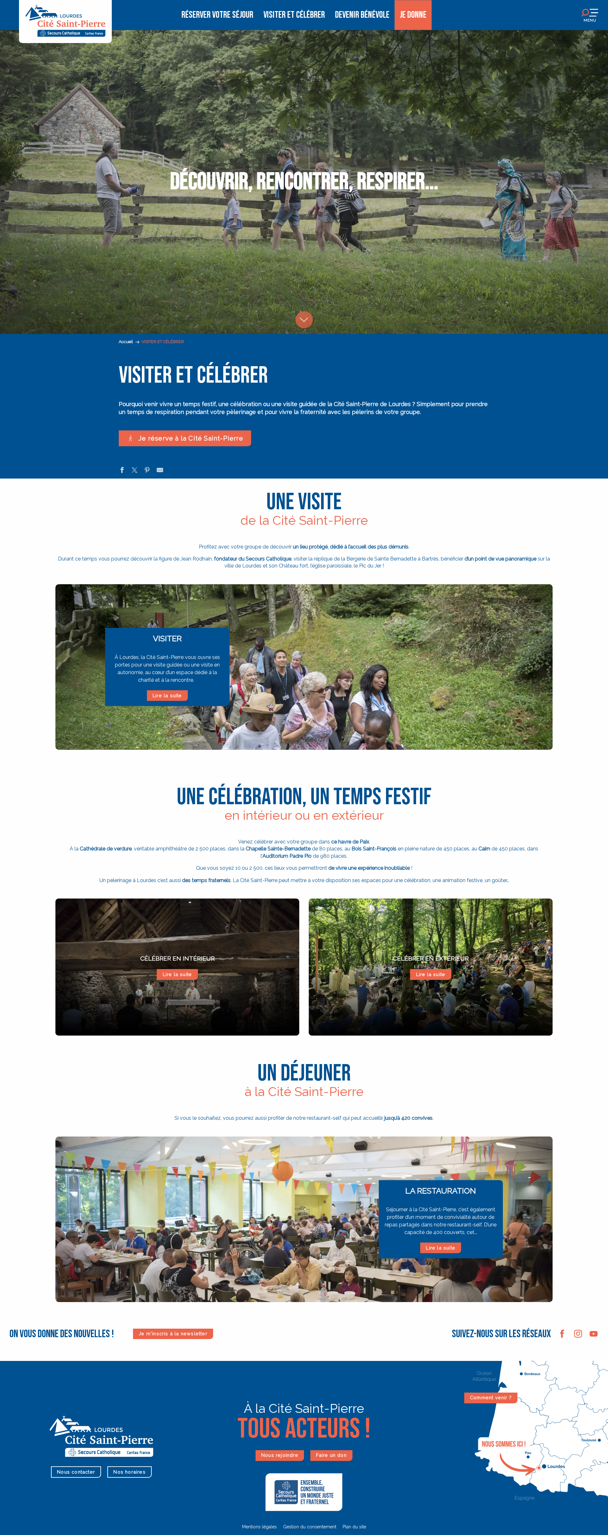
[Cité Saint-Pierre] (65, 15)
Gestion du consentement (309, 1526)
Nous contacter (76, 1472)
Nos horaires (129, 1472)
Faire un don (331, 1455)
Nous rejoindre (279, 1455)
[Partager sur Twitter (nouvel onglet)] (134, 471)
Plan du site (354, 1526)
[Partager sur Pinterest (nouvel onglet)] (147, 471)
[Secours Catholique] (304, 1491)
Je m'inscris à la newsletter (173, 1333)
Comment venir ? (491, 1397)
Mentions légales (259, 1526)
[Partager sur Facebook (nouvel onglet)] (122, 471)
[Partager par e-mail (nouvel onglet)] (160, 471)
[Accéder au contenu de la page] (304, 303)
